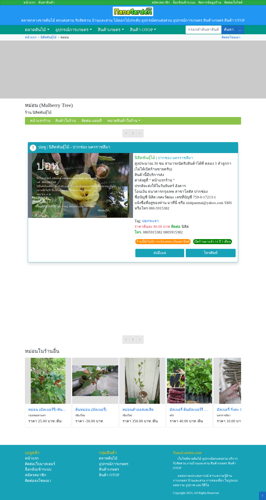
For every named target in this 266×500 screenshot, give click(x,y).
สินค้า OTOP (141, 29)
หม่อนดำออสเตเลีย (137, 410)
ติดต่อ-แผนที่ (92, 121)
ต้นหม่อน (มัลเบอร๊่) (90, 410)
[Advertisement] (133, 69)
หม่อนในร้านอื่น (42, 351)
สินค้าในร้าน (65, 121)
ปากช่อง (164, 158)
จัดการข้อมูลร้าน (209, 2)
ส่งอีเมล (159, 253)
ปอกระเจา (150, 221)
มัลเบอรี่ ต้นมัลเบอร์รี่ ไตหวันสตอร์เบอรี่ (189, 410)
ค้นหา (229, 29)
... (240, 29)
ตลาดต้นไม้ (35, 29)
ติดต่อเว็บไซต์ (233, 2)
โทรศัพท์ (211, 253)
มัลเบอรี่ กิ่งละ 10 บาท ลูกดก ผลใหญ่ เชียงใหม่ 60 (236, 410)
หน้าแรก (29, 2)
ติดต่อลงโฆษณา (38, 481)
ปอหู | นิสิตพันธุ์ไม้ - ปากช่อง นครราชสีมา (74, 147)
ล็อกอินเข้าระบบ (184, 2)
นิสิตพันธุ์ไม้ (48, 37)
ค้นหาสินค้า (46, 2)
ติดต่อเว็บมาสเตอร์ (40, 464)
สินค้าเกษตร (109, 29)
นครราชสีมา (182, 158)
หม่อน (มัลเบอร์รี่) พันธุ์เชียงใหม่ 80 (48, 410)
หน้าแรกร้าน (40, 121)
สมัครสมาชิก (161, 2)
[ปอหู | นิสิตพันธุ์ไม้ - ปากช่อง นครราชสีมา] (80, 185)
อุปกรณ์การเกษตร (72, 29)
